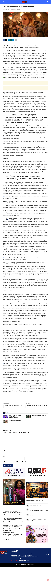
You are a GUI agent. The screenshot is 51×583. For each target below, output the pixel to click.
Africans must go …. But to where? (10, 532)
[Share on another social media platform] (16, 40)
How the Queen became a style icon (39, 415)
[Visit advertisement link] (14, 472)
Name (4, 450)
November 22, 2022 (6, 9)
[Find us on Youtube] (48, 554)
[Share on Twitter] (6, 40)
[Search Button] (47, 2)
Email (4, 456)
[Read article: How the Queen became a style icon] (28, 416)
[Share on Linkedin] (9, 40)
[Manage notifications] (48, 580)
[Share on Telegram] (13, 40)
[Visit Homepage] (25, 2)
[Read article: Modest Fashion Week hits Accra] (5, 421)
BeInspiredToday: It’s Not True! (35, 505)
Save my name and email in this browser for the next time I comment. (18, 461)
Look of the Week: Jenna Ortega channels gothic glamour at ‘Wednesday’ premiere (15, 416)
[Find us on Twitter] (46, 554)
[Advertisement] (25, 83)
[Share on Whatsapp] (11, 40)
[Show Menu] (3, 2)
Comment (5, 435)
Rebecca (9, 219)
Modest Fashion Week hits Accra (15, 420)
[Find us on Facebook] (44, 554)
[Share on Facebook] (4, 40)
